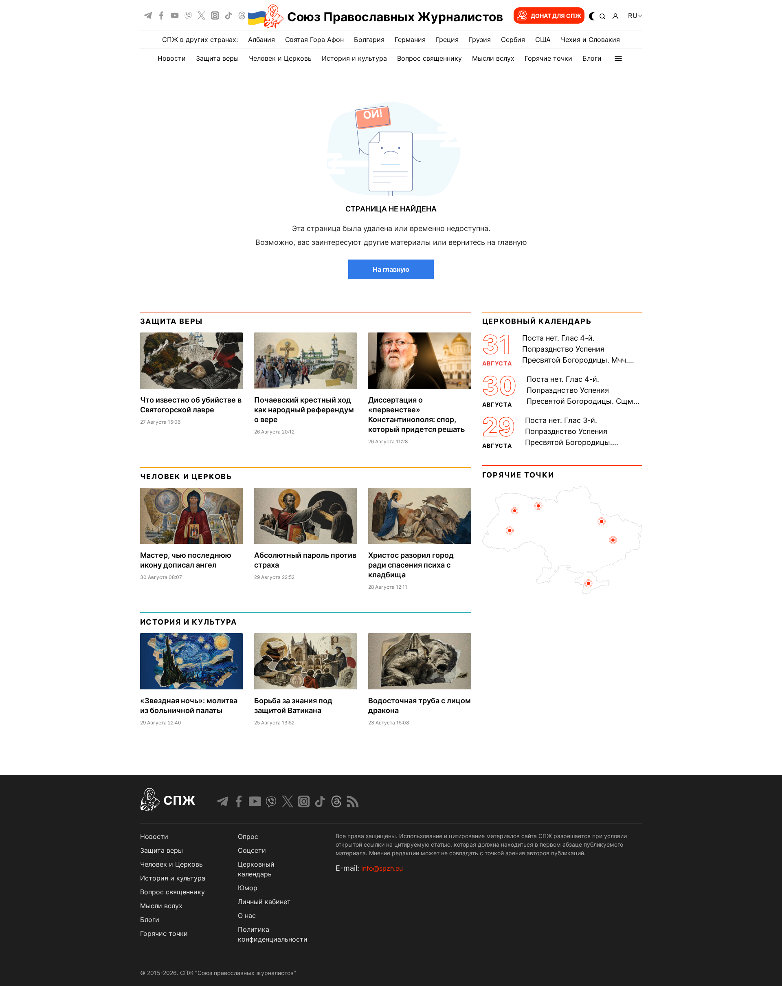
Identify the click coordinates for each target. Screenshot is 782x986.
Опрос (248, 836)
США (543, 39)
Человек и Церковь (280, 58)
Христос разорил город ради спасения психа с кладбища (411, 565)
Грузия (480, 39)
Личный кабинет (264, 902)
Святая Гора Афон (314, 39)
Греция (447, 39)
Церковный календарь (537, 321)
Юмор (247, 888)
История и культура (354, 58)
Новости (172, 58)
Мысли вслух (493, 58)
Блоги (592, 58)
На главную (391, 269)
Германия (410, 39)
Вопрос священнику (429, 58)
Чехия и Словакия (590, 39)
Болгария (369, 39)
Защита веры (217, 58)
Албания (261, 39)
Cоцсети (252, 850)
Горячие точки (548, 58)
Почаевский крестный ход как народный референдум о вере (304, 410)
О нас (247, 915)
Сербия (513, 39)
